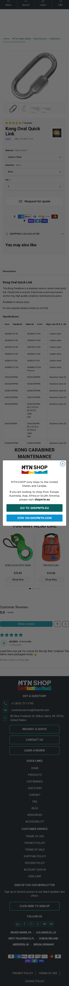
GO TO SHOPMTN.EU (34, 507)
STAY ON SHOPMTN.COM (34, 517)
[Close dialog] (62, 463)
